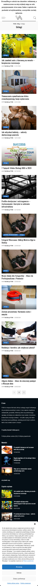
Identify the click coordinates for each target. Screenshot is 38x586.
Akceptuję (19, 567)
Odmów (19, 573)
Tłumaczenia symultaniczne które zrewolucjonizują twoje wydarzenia (15, 97)
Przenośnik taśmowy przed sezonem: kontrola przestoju (24, 448)
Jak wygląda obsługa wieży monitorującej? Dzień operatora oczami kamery (24, 503)
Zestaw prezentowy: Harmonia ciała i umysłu (16, 313)
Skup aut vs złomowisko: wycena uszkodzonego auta (22, 470)
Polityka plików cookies (13, 583)
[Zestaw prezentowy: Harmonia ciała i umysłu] (19, 297)
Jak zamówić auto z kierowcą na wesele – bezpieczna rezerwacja (18, 61)
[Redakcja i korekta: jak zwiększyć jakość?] (19, 333)
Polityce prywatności (28, 561)
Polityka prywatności (25, 583)
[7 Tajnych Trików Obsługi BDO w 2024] (19, 154)
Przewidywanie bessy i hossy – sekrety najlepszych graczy (24, 515)
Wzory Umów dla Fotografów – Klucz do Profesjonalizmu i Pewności (17, 277)
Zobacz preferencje (19, 579)
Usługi (5, 55)
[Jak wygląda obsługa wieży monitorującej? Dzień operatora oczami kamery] (7, 505)
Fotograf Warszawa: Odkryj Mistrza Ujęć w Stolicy (18, 241)
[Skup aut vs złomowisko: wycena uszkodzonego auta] (7, 471)
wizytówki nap (6, 480)
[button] (35, 524)
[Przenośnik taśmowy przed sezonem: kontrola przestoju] (7, 450)
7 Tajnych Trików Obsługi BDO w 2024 (16, 168)
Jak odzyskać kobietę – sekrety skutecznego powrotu (14, 133)
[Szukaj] (34, 18)
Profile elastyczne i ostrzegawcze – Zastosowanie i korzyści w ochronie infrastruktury (16, 204)
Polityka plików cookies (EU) (10, 436)
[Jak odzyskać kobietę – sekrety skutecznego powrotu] (19, 118)
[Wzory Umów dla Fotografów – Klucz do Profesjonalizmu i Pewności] (19, 261)
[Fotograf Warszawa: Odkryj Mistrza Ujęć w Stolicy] (19, 226)
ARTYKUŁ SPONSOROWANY (10, 235)
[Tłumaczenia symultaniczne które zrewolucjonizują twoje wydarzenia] (19, 82)
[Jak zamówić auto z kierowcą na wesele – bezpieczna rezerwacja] (19, 46)
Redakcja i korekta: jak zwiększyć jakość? (18, 347)
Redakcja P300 (9, 66)
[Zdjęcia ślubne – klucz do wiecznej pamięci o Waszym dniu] (19, 367)
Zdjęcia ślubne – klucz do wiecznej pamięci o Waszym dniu (19, 382)
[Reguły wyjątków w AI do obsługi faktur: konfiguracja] (7, 461)
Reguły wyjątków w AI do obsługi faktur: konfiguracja (25, 459)
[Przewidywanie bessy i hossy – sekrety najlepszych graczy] (7, 516)
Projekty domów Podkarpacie (10, 430)
